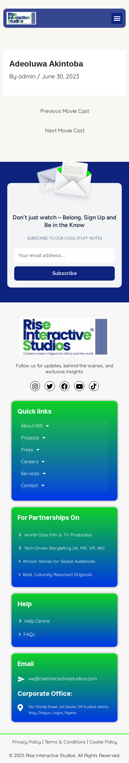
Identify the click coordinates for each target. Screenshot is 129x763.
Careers (29, 462)
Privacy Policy (27, 742)
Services (30, 473)
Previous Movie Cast (64, 111)
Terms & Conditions (65, 742)
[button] (116, 18)
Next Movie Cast (64, 130)
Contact (29, 485)
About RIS (32, 426)
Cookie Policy (103, 742)
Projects (30, 438)
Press (27, 450)
